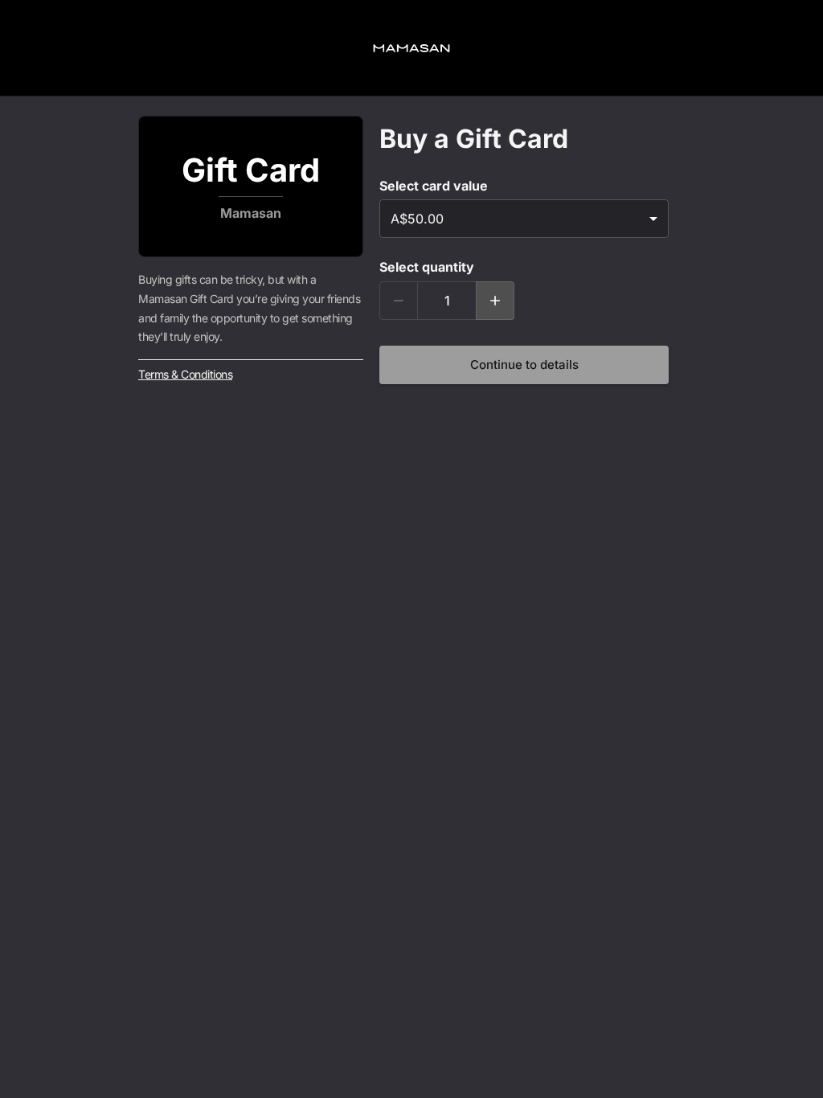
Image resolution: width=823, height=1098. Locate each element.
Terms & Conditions (185, 374)
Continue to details (524, 364)
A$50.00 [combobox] (417, 219)
